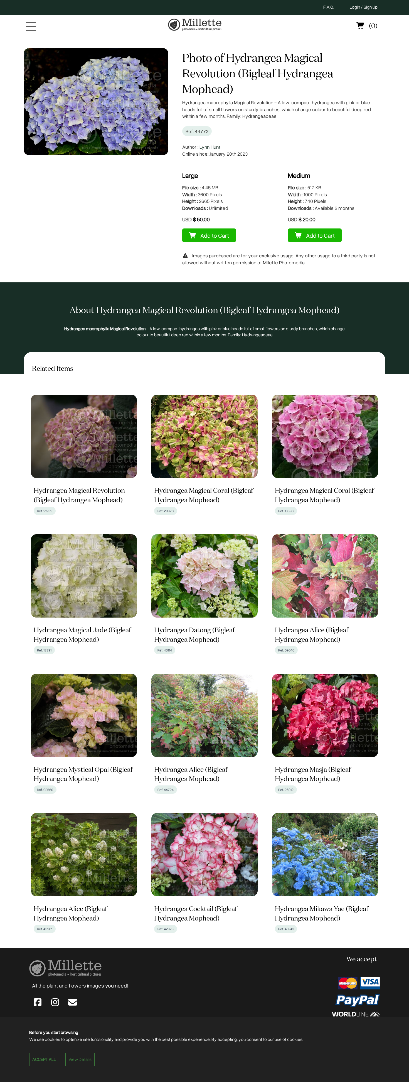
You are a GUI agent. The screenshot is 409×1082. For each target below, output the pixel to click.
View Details (80, 1059)
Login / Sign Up (364, 7)
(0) (373, 26)
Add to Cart (214, 235)
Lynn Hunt (209, 146)
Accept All (44, 1059)
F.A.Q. (328, 7)
